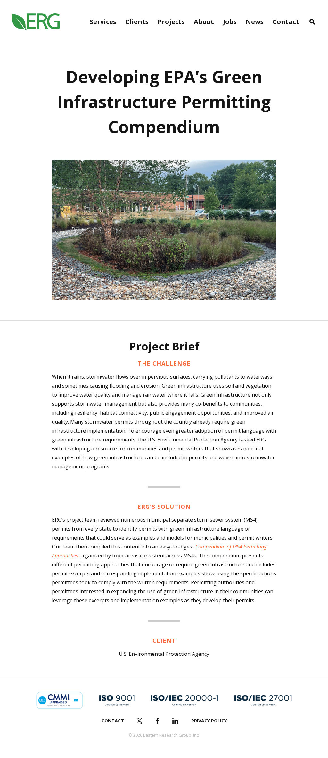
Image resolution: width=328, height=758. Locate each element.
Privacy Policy (209, 721)
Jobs (230, 21)
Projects (171, 21)
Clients (137, 21)
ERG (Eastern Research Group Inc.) (35, 21)
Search (312, 22)
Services (103, 21)
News (255, 21)
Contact (286, 21)
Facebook (157, 721)
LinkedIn (175, 721)
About (204, 21)
